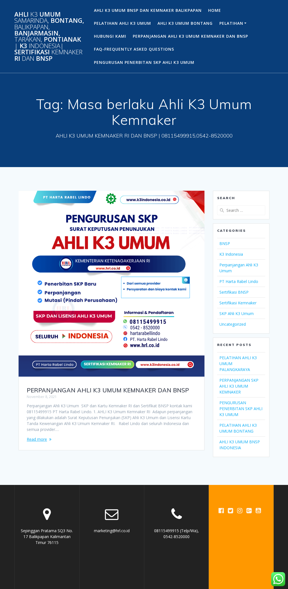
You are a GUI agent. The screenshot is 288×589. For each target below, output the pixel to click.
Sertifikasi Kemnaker (237, 302)
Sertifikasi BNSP (234, 292)
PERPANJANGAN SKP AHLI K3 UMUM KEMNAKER (238, 386)
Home (214, 10)
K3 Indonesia (231, 254)
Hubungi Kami (110, 36)
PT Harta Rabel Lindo (238, 281)
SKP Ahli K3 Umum (236, 313)
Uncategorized (232, 324)
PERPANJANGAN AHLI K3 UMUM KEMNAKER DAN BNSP (190, 36)
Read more (37, 439)
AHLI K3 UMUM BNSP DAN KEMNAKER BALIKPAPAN (148, 10)
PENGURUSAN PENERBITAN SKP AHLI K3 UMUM (144, 62)
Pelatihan (231, 23)
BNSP (224, 243)
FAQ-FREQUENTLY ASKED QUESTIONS (134, 49)
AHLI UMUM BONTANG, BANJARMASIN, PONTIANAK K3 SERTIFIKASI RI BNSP (49, 36)
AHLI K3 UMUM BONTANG (185, 23)
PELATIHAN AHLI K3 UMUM (122, 23)
